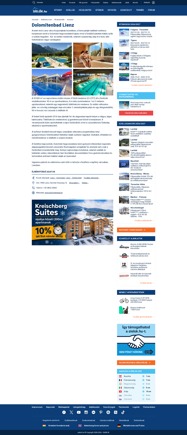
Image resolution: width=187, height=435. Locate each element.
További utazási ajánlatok (142, 85)
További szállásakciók (143, 221)
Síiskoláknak (124, 420)
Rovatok (72, 3)
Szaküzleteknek (88, 420)
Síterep (58, 10)
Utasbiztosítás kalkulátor (136, 113)
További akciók (146, 283)
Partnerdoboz (149, 407)
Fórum (151, 10)
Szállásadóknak (71, 420)
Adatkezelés (94, 407)
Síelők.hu (39, 10)
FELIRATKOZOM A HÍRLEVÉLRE (133, 363)
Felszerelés (95, 3)
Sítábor (99, 10)
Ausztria (70, 20)
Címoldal (35, 20)
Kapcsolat (50, 407)
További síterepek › (91, 178)
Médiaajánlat (63, 407)
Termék (140, 10)
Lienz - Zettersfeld (74, 178)
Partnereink (124, 407)
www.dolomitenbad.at (54, 193)
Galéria (105, 3)
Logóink (136, 407)
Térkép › (85, 183)
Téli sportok (83, 3)
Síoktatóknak (139, 420)
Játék (127, 3)
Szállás (70, 10)
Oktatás (112, 10)
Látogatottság (79, 407)
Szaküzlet (126, 10)
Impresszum (37, 407)
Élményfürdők (59, 20)
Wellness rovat (46, 20)
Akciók (135, 3)
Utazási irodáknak (107, 420)
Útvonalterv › (74, 183)
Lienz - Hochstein (57, 178)
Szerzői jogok (109, 407)
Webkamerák (116, 3)
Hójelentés (85, 10)
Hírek (64, 3)
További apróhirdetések (143, 317)
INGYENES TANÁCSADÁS (131, 230)
